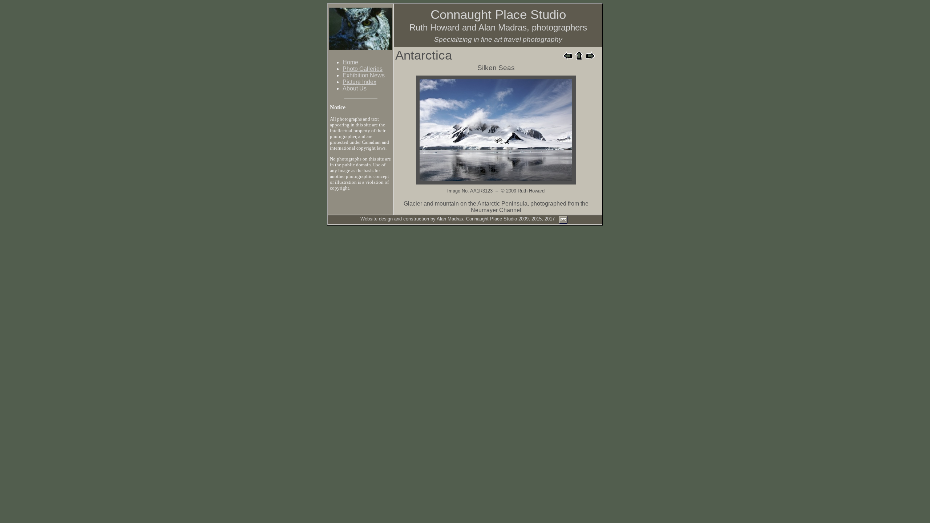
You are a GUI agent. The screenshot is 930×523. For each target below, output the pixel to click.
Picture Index (359, 82)
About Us (355, 88)
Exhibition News (364, 75)
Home (350, 62)
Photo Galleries (363, 69)
